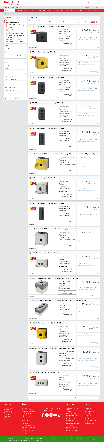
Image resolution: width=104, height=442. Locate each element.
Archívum (68, 411)
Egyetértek (93, 439)
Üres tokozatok (34, 14)
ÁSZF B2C (24, 408)
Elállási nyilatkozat (71, 413)
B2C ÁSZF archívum (27, 434)
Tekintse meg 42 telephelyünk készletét (86, 39)
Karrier (82, 10)
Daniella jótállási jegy (71, 430)
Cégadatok (25, 423)
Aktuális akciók (22, 10)
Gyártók (6, 419)
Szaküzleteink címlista (90, 408)
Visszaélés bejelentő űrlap (29, 425)
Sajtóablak (6, 418)
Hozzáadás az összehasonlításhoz (67, 44)
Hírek (31, 10)
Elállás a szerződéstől (27, 410)
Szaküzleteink (41, 10)
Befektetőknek (25, 422)
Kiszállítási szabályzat (90, 410)
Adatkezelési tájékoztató (28, 411)
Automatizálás (10, 14)
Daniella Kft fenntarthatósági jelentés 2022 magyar (72, 423)
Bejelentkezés (90, 7)
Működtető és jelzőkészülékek (22, 14)
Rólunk (51, 10)
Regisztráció (97, 7)
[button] (13, 7)
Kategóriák (10, 10)
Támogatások (88, 422)
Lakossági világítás (93, 10)
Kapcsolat (60, 10)
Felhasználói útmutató (28, 417)
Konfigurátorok (71, 10)
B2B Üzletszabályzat (27, 420)
